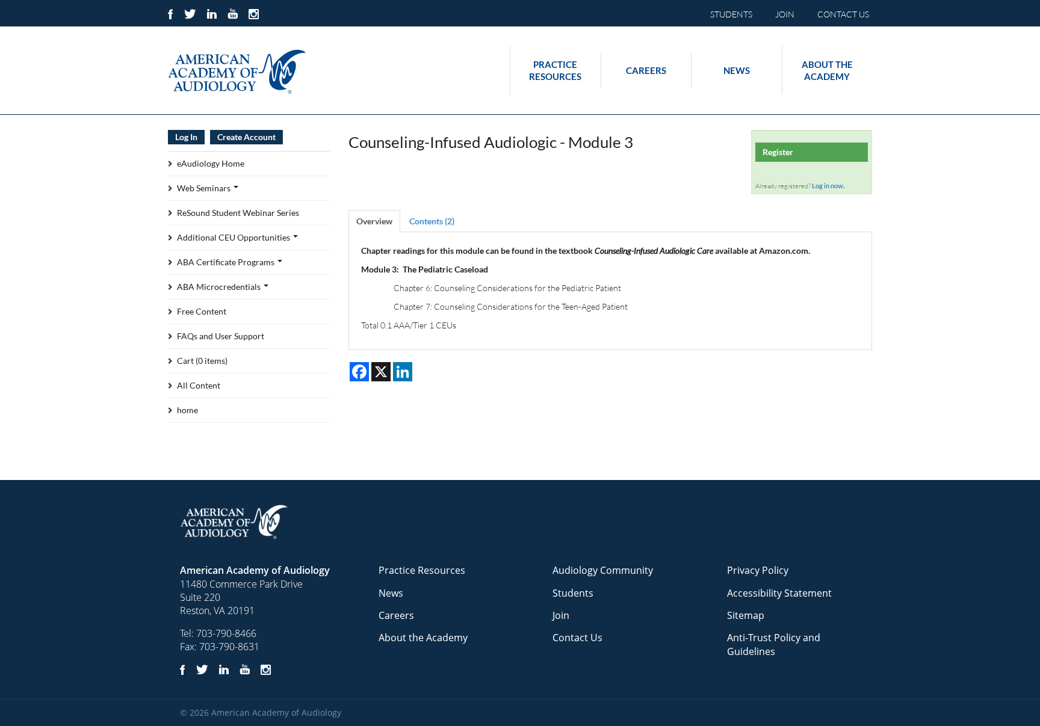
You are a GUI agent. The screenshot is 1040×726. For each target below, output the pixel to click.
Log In (186, 137)
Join (560, 615)
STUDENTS (731, 14)
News (736, 70)
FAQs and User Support (220, 336)
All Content (198, 385)
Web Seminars (204, 188)
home (187, 410)
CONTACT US (843, 14)
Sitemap (745, 615)
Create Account (246, 137)
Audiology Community (602, 570)
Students (572, 593)
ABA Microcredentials (219, 286)
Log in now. (828, 185)
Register (778, 152)
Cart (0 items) (202, 360)
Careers (646, 70)
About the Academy (827, 70)
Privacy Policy (757, 570)
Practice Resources (555, 70)
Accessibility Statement (779, 593)
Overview (374, 221)
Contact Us (577, 637)
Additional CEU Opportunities (234, 237)
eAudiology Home (210, 163)
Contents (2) (431, 221)
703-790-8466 (226, 633)
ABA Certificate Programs (226, 262)
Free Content (201, 311)
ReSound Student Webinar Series (238, 213)
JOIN (784, 14)
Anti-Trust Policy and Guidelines (773, 644)
